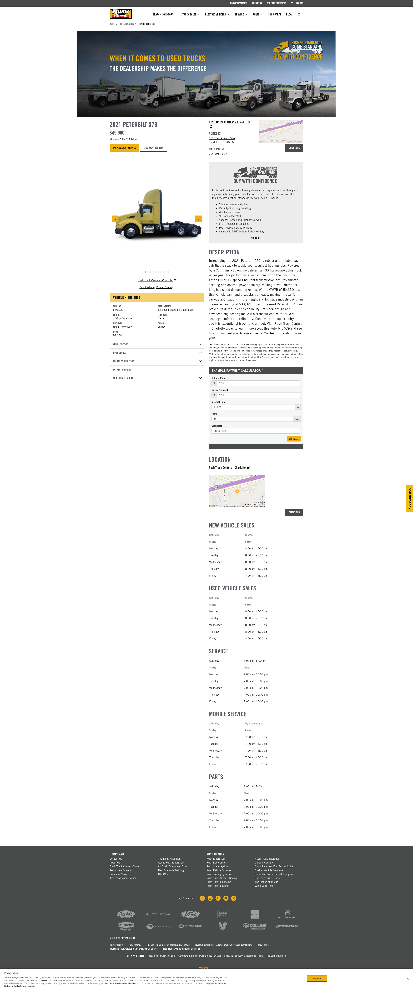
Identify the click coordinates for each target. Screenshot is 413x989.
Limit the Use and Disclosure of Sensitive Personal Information (223, 945)
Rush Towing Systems (218, 874)
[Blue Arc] (287, 918)
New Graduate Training (171, 870)
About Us (115, 862)
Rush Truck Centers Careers (125, 866)
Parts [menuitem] (256, 14)
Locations (298, 3)
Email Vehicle (147, 287)
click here (44, 980)
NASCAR (163, 874)
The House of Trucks (266, 882)
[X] (233, 898)
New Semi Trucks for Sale (162, 955)
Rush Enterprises (216, 858)
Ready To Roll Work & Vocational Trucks (243, 955)
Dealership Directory (276, 3)
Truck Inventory (126, 24)
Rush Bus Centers (216, 862)
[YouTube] (226, 898)
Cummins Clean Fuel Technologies (274, 866)
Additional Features (123, 378)
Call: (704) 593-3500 (153, 147)
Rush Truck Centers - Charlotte (155, 280)
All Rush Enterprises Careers (174, 866)
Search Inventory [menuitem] (163, 14)
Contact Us (257, 3)
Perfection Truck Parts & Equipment (275, 874)
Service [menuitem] (239, 14)
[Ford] (190, 918)
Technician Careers (120, 870)
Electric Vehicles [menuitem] (215, 14)
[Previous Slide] (115, 219)
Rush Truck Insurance (267, 858)
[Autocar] (126, 930)
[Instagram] (210, 898)
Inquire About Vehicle (124, 147)
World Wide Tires (264, 885)
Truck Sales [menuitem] (189, 14)
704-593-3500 (218, 153)
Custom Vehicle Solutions (269, 870)
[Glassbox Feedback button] (409, 498)
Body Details (119, 352)
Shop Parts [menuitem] (274, 14)
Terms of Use (263, 945)
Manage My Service (238, 3)
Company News (118, 874)
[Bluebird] (158, 930)
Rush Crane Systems (218, 866)
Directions (294, 147)
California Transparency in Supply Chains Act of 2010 (133, 949)
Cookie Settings (135, 945)
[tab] (145, 272)
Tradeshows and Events (123, 878)
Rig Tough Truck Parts (267, 878)
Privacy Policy (116, 945)
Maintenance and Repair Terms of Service (181, 949)
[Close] (407, 978)
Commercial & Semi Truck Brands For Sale (199, 955)
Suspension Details (122, 369)
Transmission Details (123, 361)
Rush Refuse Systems (218, 870)
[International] (158, 918)
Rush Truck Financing (218, 882)
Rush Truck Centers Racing (221, 878)
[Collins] (255, 930)
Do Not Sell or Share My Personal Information (169, 945)
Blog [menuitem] (289, 14)
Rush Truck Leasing (217, 885)
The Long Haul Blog (169, 858)
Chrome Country (264, 862)
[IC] (222, 930)
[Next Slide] (198, 219)
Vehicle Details (120, 344)
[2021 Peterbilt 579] (157, 219)
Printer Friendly (164, 287)
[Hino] (222, 918)
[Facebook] (202, 898)
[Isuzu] (255, 918)
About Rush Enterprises (171, 862)
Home (112, 24)
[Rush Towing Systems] (287, 930)
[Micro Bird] (190, 930)
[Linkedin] (218, 898)
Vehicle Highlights (126, 297)
